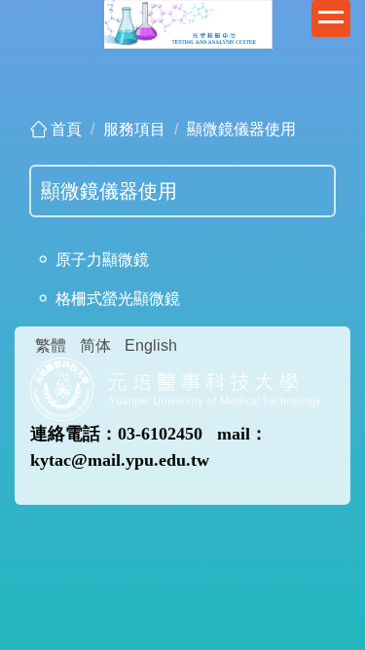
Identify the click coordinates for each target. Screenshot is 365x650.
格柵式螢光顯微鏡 (117, 298)
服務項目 (134, 129)
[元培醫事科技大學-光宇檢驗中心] (188, 23)
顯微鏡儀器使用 (241, 129)
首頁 (66, 129)
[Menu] (330, 18)
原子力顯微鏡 (102, 259)
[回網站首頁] (175, 387)
